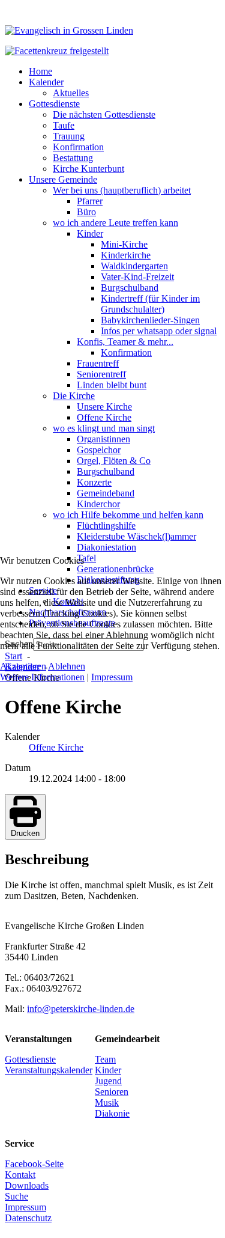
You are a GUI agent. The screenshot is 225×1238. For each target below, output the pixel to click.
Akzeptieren (23, 666)
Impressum (112, 677)
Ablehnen (66, 666)
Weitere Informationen (42, 677)
